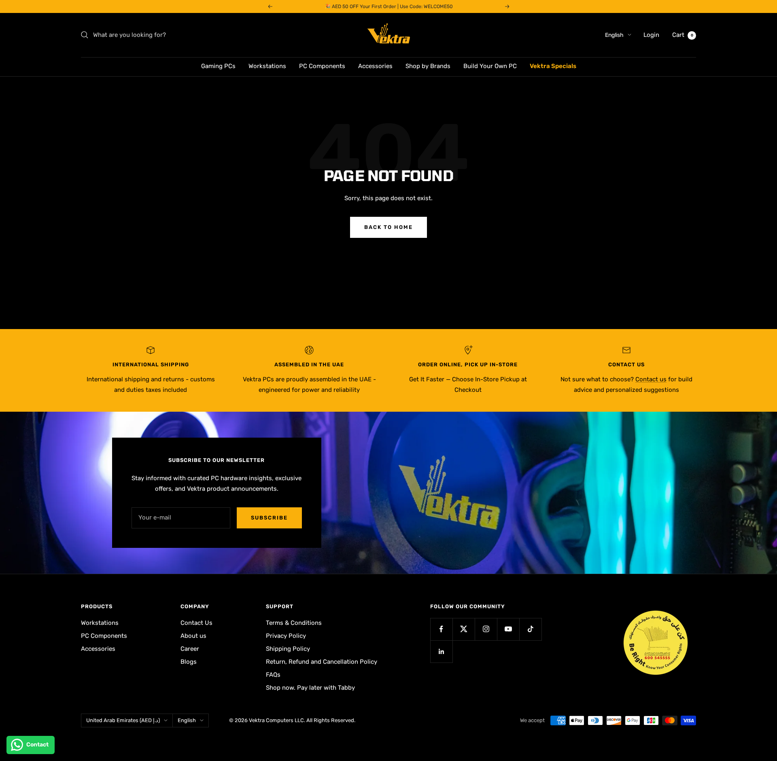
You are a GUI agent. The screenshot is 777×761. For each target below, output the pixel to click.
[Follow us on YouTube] (508, 629)
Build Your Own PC (490, 66)
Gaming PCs (218, 66)
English (614, 35)
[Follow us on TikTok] (530, 629)
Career (189, 648)
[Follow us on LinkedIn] (441, 651)
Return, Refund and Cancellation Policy (321, 661)
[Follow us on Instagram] (486, 629)
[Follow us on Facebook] (441, 629)
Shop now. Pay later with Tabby (310, 687)
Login (651, 34)
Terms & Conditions (294, 622)
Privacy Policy (286, 635)
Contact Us (196, 622)
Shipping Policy (288, 648)
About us (193, 635)
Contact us (651, 379)
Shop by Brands (427, 66)
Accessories (375, 66)
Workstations (267, 66)
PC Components (322, 66)
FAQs (273, 674)
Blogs (188, 661)
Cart (682, 34)
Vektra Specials (553, 66)
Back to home (388, 227)
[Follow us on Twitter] (463, 629)
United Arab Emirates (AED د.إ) (123, 720)
